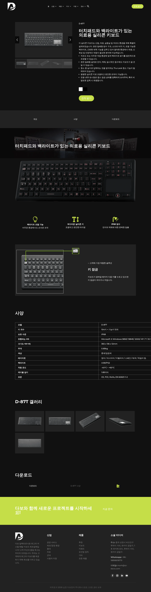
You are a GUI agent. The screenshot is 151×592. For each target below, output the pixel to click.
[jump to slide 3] (45, 63)
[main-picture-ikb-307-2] (29, 431)
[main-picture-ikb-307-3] (90, 431)
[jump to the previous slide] (17, 39)
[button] (88, 7)
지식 (67, 6)
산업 (53, 6)
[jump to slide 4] (57, 63)
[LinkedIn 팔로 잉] (122, 575)
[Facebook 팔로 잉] (112, 575)
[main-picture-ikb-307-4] (120, 431)
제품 (60, 6)
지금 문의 (108, 509)
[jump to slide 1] (21, 63)
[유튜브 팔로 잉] (127, 575)
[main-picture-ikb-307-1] (59, 431)
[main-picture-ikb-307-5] (29, 453)
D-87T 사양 (75, 486)
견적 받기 (138, 6)
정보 (82, 6)
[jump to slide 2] (33, 63)
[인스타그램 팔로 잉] (117, 575)
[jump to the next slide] (70, 39)
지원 (74, 6)
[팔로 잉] (81, 89)
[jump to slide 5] (69, 63)
